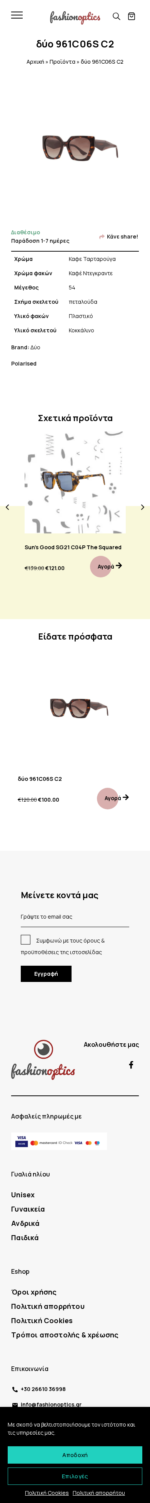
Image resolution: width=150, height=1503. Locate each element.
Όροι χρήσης (34, 1292)
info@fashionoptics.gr (51, 1404)
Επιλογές (75, 1476)
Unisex (23, 1194)
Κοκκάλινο (81, 330)
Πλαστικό (81, 316)
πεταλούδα (83, 301)
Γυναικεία (28, 1209)
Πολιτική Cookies (47, 1492)
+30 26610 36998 (43, 1389)
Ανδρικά (25, 1223)
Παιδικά (25, 1237)
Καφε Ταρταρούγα (92, 258)
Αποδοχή (75, 1455)
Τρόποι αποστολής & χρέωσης (64, 1334)
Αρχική (35, 61)
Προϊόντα (62, 61)
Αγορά (106, 566)
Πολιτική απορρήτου (99, 1492)
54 (72, 287)
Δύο (35, 347)
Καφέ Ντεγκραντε (91, 273)
